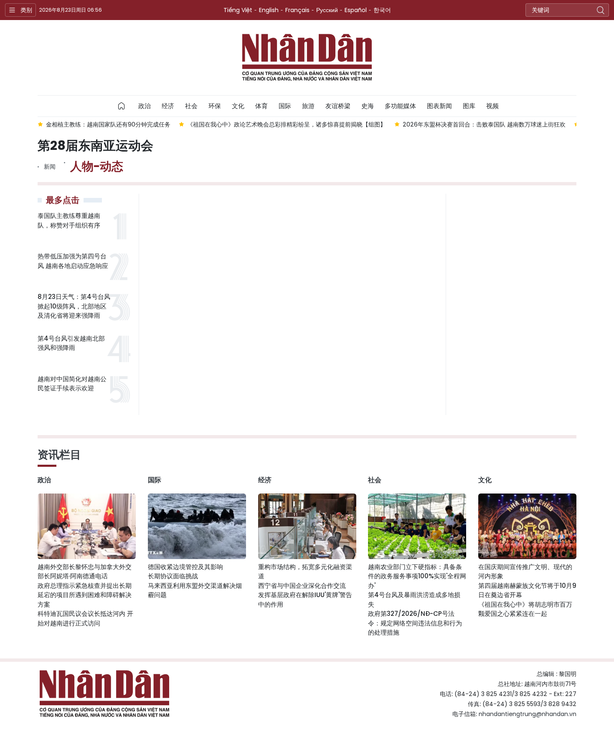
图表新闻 (439, 105)
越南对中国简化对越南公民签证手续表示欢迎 (72, 384)
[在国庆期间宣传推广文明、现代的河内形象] (527, 526)
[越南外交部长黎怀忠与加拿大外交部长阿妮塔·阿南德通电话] (87, 526)
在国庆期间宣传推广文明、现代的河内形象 (525, 571)
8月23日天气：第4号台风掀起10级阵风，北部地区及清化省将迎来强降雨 (74, 306)
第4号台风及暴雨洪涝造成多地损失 (414, 599)
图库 (469, 105)
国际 (285, 105)
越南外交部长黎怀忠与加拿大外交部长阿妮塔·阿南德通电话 (85, 571)
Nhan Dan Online (307, 58)
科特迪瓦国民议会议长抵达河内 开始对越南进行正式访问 (85, 618)
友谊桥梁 (337, 105)
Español (356, 10)
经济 (168, 105)
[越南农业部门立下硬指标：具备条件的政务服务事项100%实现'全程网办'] (417, 526)
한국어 (382, 10)
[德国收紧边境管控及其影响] (197, 526)
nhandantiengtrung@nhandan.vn (527, 714)
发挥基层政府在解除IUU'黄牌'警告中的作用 (305, 599)
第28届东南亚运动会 (95, 145)
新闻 (50, 166)
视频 (492, 105)
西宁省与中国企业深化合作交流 (302, 585)
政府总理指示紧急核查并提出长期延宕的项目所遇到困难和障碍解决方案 (85, 595)
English (269, 10)
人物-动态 (96, 166)
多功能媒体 (400, 105)
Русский (327, 10)
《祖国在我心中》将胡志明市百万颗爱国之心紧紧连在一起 (525, 609)
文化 (238, 105)
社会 (191, 105)
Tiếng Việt (237, 10)
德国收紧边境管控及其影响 (185, 566)
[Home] (121, 106)
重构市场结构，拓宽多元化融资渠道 (305, 571)
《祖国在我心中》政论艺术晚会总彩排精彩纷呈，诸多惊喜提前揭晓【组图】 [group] (286, 124)
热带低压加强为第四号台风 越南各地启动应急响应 (73, 261)
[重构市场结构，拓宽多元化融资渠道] (307, 526)
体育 (261, 105)
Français (297, 10)
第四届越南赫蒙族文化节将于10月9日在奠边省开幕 (527, 590)
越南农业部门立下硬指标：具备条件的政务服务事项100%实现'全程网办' (417, 576)
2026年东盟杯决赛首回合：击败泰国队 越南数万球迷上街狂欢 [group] (484, 124)
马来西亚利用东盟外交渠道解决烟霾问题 (195, 590)
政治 (144, 105)
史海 (367, 105)
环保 (214, 105)
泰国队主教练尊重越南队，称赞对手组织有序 (69, 220)
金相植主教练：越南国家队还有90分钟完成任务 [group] (108, 124)
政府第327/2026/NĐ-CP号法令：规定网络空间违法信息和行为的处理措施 (415, 623)
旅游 (308, 105)
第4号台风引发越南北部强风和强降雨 (71, 343)
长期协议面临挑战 (173, 576)
